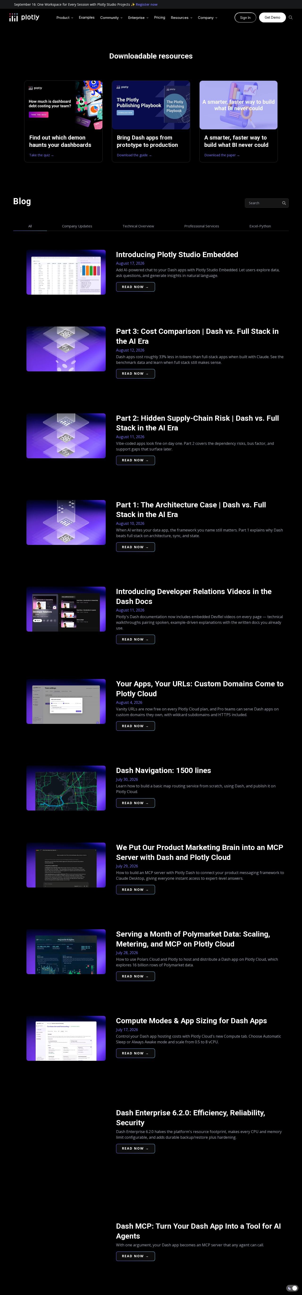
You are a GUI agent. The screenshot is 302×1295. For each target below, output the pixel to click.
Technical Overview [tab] (138, 226)
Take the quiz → (41, 155)
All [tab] (30, 226)
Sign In (245, 18)
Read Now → (135, 286)
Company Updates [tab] (77, 226)
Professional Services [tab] (201, 226)
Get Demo (272, 17)
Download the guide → (134, 155)
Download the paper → (222, 155)
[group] (64, 18)
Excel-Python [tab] (260, 226)
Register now (146, 4)
